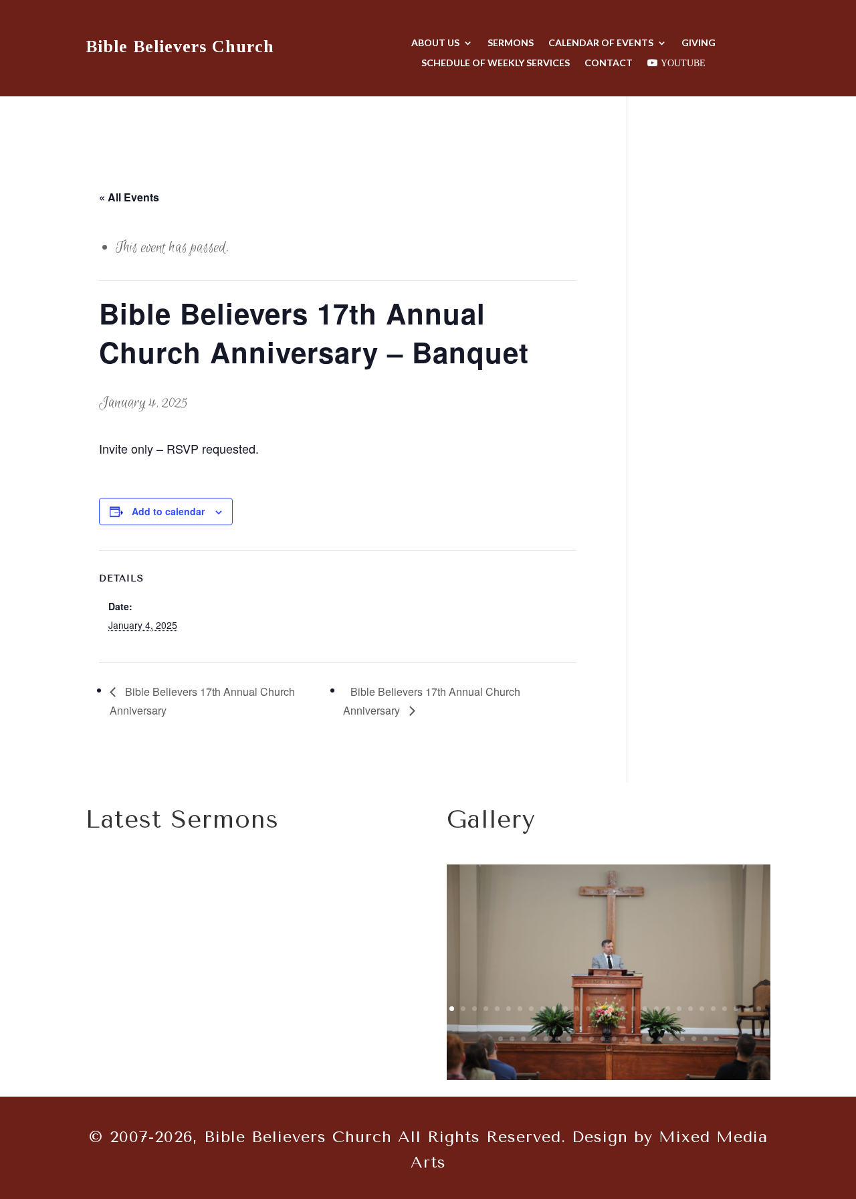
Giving (698, 43)
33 (546, 1038)
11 (565, 1008)
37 (591, 1038)
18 (645, 1008)
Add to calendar (168, 511)
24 (713, 1008)
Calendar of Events (600, 43)
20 (667, 1008)
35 (568, 1038)
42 (648, 1038)
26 (736, 1008)
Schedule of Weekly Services (495, 63)
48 (716, 1038)
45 (682, 1038)
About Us (435, 43)
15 (611, 1008)
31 (523, 1038)
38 (603, 1038)
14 (599, 1008)
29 (500, 1038)
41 (637, 1038)
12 (576, 1008)
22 (690, 1008)
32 (534, 1038)
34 (557, 1038)
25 (724, 1008)
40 (625, 1038)
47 (705, 1038)
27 (747, 1008)
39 (614, 1038)
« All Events (129, 197)
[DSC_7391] (608, 1076)
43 (659, 1038)
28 (758, 1008)
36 (580, 1038)
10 (554, 1008)
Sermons (511, 43)
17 (633, 1008)
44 (671, 1038)
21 (679, 1008)
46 (693, 1038)
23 (702, 1008)
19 (656, 1008)
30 (512, 1038)
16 (622, 1008)
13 (588, 1008)
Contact (608, 63)
